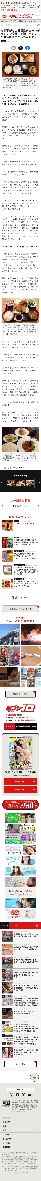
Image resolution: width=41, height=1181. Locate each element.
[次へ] (40, 483)
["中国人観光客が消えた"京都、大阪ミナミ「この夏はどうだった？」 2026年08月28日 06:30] (10, 656)
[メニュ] (37, 16)
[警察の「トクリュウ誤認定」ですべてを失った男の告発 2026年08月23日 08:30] (10, 677)
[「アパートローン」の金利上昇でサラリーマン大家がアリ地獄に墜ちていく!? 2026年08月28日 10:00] (10, 634)
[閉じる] (38, 6)
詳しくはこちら (13, 10)
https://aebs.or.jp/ (18, 1111)
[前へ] (1, 483)
